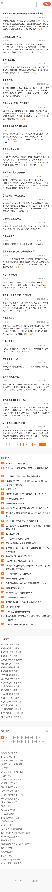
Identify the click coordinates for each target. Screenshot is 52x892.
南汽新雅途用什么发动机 (14, 195)
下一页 (42, 445)
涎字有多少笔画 (10, 275)
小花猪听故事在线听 (10, 694)
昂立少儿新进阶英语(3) (11, 863)
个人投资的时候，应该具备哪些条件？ (23, 476)
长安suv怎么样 (12, 534)
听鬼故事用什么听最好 (11, 690)
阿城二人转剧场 (8, 757)
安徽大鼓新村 (7, 852)
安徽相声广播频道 (9, 753)
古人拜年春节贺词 (11, 149)
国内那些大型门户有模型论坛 (19, 574)
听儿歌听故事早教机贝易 (12, 683)
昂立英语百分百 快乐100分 (13, 772)
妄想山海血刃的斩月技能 (14, 423)
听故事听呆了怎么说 (10, 648)
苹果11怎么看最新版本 (16, 499)
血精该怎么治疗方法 (12, 37)
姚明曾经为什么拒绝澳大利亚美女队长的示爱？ (27, 508)
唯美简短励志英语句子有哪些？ (20, 556)
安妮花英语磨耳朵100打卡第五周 (16, 844)
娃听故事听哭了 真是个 (11, 660)
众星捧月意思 (9, 236)
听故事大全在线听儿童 (11, 702)
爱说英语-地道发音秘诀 (11, 829)
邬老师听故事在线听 (10, 644)
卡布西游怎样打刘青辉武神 (18, 611)
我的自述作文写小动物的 (14, 172)
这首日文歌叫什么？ (15, 588)
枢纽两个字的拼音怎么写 (17, 463)
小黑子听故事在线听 (10, 686)
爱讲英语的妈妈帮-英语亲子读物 (15, 833)
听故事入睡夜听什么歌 (11, 667)
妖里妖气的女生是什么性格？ (19, 593)
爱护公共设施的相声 (10, 791)
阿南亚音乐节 (7, 840)
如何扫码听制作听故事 (11, 717)
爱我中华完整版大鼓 (10, 837)
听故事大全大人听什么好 (12, 656)
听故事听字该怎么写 (10, 671)
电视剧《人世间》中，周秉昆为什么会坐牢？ (26, 494)
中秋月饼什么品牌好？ (16, 503)
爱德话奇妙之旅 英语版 (11, 764)
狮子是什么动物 (13, 607)
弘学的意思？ (9, 341)
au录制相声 (6, 825)
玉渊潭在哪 (8, 80)
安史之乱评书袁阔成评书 (12, 760)
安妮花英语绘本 (8, 810)
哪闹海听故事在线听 (10, 663)
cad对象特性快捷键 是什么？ (19, 539)
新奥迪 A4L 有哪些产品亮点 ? (16, 103)
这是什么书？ (12, 489)
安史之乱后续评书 (9, 814)
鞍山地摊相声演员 (9, 787)
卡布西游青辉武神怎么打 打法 (19, 624)
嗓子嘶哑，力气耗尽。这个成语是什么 (23, 521)
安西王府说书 (7, 806)
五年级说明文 (9, 318)
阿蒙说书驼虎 (7, 856)
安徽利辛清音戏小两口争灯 (13, 795)
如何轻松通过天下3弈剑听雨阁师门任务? (24, 602)
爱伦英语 (5, 768)
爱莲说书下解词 (8, 821)
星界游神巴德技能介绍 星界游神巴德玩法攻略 (23, 13)
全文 (40, 29)
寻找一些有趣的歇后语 (16, 597)
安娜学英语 (6, 776)
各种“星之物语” (10, 60)
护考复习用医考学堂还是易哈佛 (17, 295)
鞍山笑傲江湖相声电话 (11, 798)
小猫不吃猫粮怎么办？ (16, 578)
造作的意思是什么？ (12, 377)
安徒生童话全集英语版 (11, 779)
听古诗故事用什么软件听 (12, 713)
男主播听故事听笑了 (10, 675)
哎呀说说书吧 (7, 848)
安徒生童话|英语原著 (10, 859)
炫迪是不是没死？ (11, 359)
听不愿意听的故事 (9, 705)
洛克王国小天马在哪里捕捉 (15, 126)
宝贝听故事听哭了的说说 (12, 679)
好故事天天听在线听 (10, 698)
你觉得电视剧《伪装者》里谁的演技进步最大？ (27, 583)
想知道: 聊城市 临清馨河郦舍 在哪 (21, 543)
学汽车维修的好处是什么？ (15, 400)
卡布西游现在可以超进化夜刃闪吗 (21, 561)
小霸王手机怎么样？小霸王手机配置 (19, 251)
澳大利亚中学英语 (9, 802)
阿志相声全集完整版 (10, 818)
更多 (47, 731)
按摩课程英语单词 (9, 783)
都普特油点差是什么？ (13, 219)
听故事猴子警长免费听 (11, 652)
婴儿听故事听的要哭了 (11, 709)
